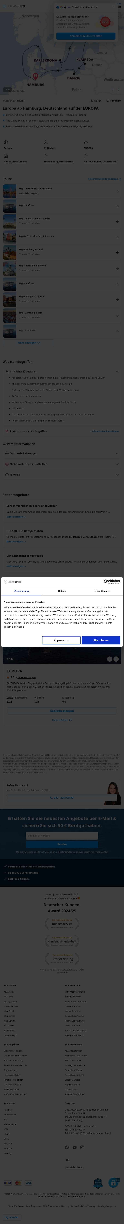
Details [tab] (62, 591)
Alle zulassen (100, 640)
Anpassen (59, 640)
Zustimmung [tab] (21, 591)
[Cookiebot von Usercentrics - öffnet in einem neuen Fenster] (106, 581)
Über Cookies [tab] (102, 591)
